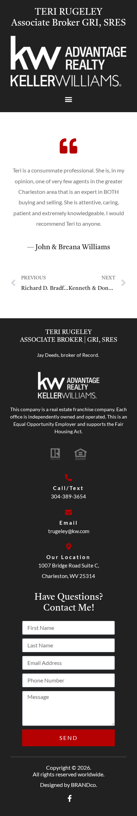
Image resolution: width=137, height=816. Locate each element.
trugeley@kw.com (68, 531)
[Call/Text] (68, 477)
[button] (68, 99)
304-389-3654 (68, 496)
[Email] (68, 512)
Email (68, 522)
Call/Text (68, 488)
